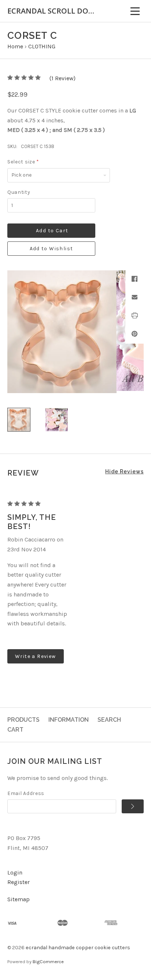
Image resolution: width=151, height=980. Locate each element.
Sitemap (18, 899)
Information (68, 719)
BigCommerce (48, 961)
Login (14, 872)
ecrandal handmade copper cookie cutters (78, 947)
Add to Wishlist (51, 248)
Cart (15, 729)
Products (23, 719)
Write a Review (35, 656)
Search (109, 719)
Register (18, 882)
